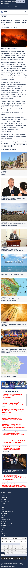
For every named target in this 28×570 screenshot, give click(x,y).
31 (4, 554)
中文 (16, 7)
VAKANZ (3, 527)
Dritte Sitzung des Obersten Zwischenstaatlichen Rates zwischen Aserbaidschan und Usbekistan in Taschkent (14, 477)
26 (11, 552)
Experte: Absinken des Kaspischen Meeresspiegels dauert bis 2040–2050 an (12, 250)
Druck (12, 27)
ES (10, 7)
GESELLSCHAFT (5, 501)
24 (4, 552)
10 (4, 548)
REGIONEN (3, 499)
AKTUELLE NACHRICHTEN (10, 391)
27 (15, 552)
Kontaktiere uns (5, 519)
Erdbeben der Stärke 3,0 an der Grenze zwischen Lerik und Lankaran (11, 299)
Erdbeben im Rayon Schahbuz (9, 376)
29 (22, 552)
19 (11, 550)
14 (18, 548)
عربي (13, 7)
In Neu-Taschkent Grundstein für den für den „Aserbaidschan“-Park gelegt (14, 441)
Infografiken (4, 513)
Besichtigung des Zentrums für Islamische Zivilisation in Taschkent (13, 471)
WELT (2, 509)
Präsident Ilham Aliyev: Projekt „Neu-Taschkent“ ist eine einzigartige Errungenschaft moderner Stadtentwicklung (13, 403)
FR (8, 7)
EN (5, 7)
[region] (14, 440)
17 (4, 550)
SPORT (2, 508)
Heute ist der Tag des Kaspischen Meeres (12, 274)
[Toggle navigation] (25, 11)
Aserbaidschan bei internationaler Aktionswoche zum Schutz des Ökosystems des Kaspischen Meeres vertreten (13, 351)
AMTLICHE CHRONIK (6, 492)
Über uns (3, 521)
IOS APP (3, 535)
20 (15, 550)
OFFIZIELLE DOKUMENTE (7, 494)
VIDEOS (3, 515)
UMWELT (4, 16)
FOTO (2, 517)
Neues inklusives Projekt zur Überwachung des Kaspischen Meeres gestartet (13, 224)
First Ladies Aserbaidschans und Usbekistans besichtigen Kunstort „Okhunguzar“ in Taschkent (11, 448)
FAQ (2, 530)
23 (26, 550)
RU (3, 7)
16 (26, 548)
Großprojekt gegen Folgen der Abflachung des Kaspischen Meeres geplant (13, 199)
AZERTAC (14, 48)
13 (15, 548)
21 (18, 550)
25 (7, 552)
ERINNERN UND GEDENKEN (8, 511)
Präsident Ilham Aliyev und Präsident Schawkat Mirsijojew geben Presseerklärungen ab (13, 426)
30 (26, 552)
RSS (2, 531)
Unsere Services (5, 525)
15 (22, 548)
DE (7, 7)
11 (7, 548)
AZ (1, 7)
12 (11, 548)
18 (7, 550)
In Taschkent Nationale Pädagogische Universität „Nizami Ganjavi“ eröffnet (12, 396)
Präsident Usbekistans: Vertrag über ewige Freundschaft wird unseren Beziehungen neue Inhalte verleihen (14, 411)
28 (18, 552)
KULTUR (3, 503)
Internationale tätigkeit (8, 523)
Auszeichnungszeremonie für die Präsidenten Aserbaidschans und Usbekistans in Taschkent (13, 434)
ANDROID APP (4, 533)
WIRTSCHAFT (4, 498)
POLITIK (3, 496)
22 (22, 550)
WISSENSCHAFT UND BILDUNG (8, 506)
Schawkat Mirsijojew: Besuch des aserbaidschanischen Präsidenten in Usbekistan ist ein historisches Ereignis (12, 418)
